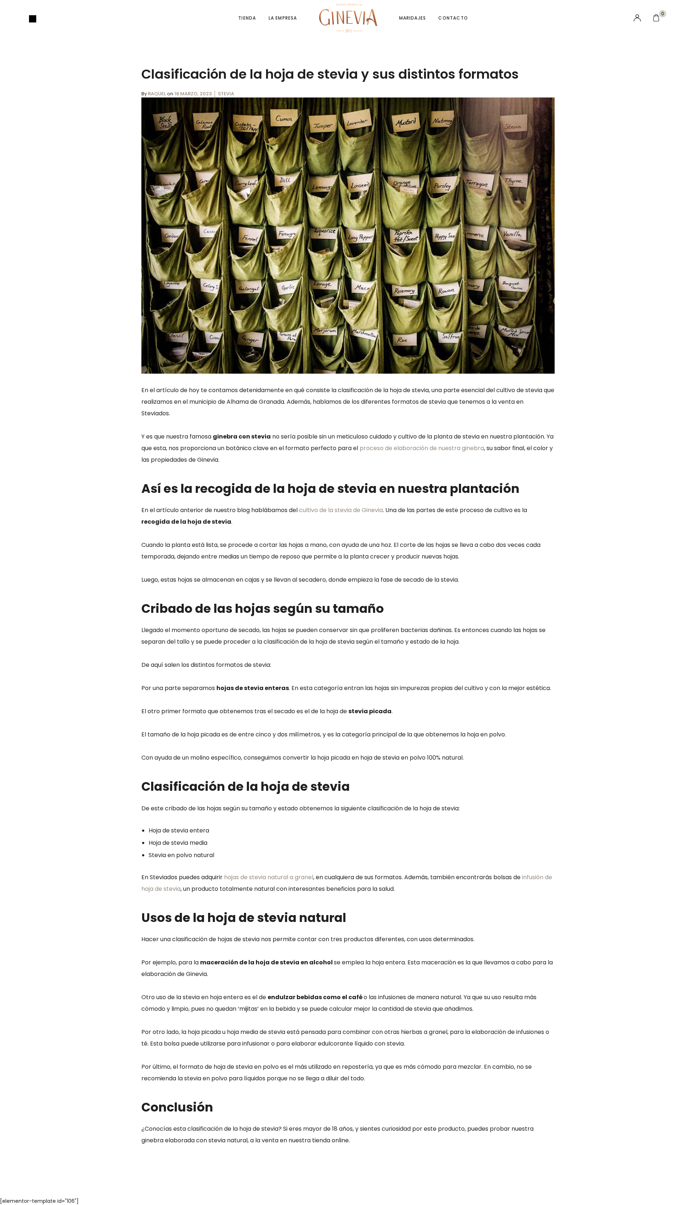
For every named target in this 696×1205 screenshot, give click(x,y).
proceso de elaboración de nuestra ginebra (422, 448)
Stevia (226, 93)
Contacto (453, 18)
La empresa (283, 18)
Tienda (247, 18)
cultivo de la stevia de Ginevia (341, 510)
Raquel (157, 93)
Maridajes (412, 18)
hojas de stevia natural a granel (268, 877)
